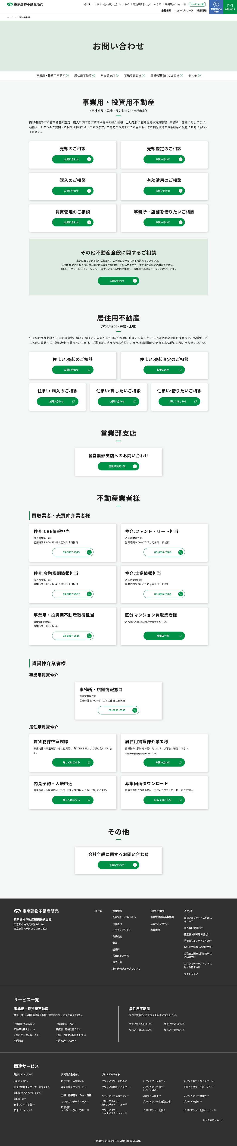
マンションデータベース (73, 1101)
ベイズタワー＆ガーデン (114, 1095)
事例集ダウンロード (175, 4)
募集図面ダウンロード (72, 1087)
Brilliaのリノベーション (26, 1092)
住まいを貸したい (173, 1024)
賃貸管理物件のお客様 (216, 10)
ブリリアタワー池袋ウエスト (198, 1110)
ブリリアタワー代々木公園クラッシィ (113, 1111)
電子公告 (117, 962)
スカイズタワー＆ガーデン (197, 1087)
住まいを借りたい (173, 1029)
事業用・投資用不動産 (51, 75)
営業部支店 (108, 75)
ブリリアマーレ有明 (152, 1081)
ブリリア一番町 (191, 1101)
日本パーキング (22, 1110)
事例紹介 (18, 1040)
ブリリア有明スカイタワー (197, 1081)
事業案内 (117, 923)
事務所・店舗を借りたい (68, 1029)
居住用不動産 (83, 75)
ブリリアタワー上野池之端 (156, 1101)
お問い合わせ (230, 9)
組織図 (115, 949)
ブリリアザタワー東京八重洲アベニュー (113, 1102)
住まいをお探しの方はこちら (112, 4)
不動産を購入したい (24, 1029)
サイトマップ (191, 973)
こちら (59, 1015)
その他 (192, 75)
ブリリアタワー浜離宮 (194, 1095)
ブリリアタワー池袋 (152, 1110)
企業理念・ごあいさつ (124, 917)
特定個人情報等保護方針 (196, 934)
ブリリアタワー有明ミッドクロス (152, 1088)
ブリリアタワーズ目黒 (113, 1081)
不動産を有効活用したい (26, 1035)
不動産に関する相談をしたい (71, 1035)
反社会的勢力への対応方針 (198, 947)
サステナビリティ (121, 930)
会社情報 (166, 10)
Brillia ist (19, 1098)
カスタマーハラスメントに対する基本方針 (198, 965)
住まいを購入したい (139, 1029)
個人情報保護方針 (193, 928)
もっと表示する (211, 1119)
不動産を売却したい (24, 1023)
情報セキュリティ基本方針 (198, 940)
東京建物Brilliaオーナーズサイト (31, 1087)
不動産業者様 (132, 75)
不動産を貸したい (65, 1023)
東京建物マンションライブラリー (74, 1108)
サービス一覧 (197, 4)
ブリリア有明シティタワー (115, 1087)
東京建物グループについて (126, 968)
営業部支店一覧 (120, 955)
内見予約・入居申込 (71, 1081)
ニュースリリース (184, 10)
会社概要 (117, 936)
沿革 (114, 943)
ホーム (98, 910)
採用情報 (201, 10)
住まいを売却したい (139, 1024)
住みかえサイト (149, 1015)
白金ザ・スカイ (150, 1095)
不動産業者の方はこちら (146, 4)
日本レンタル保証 (23, 1104)
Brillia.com (20, 1081)
